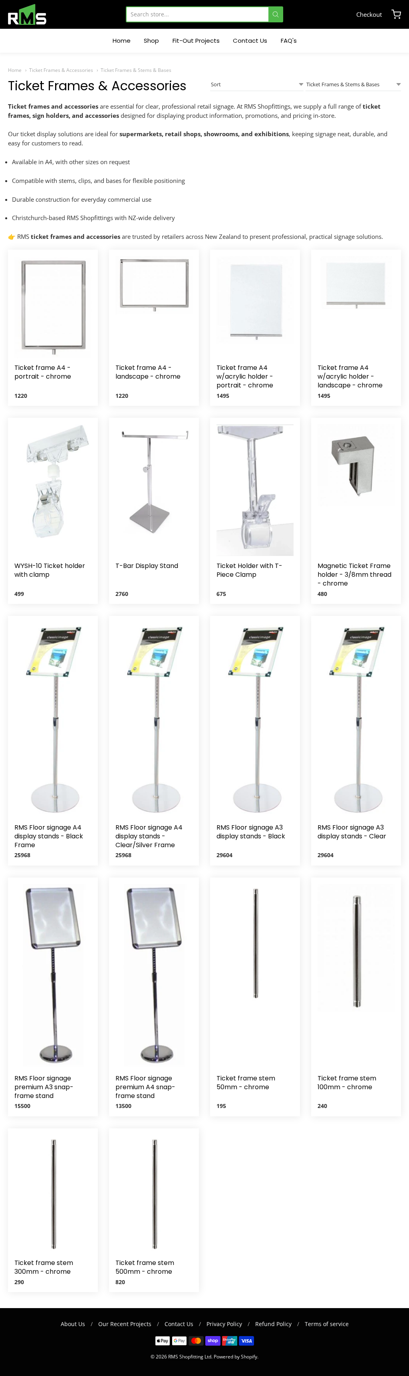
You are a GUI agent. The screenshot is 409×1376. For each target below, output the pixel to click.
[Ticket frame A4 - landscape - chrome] (154, 285)
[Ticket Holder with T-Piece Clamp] (255, 490)
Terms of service (327, 1324)
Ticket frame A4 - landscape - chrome (148, 372)
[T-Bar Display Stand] (154, 481)
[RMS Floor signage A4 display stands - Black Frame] (52, 720)
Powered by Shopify (235, 1356)
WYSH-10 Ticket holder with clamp (49, 570)
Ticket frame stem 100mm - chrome (347, 1083)
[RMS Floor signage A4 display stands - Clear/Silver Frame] (154, 720)
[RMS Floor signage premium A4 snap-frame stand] (154, 976)
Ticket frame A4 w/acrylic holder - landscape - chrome (350, 376)
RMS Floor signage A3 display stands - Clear (352, 832)
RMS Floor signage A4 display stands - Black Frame (48, 836)
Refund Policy (273, 1324)
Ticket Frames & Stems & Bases (136, 70)
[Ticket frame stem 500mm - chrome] (154, 1194)
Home (15, 70)
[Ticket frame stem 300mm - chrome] (52, 1194)
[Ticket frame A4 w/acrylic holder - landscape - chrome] (356, 284)
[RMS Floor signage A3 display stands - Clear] (356, 720)
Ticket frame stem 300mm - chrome (43, 1267)
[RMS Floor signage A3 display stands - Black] (255, 720)
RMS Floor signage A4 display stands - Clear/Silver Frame (149, 836)
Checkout (369, 14)
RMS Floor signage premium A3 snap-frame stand (43, 1087)
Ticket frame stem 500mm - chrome (144, 1267)
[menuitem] (121, 41)
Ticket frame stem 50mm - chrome (245, 1083)
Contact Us (179, 1324)
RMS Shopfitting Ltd (189, 1356)
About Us (73, 1324)
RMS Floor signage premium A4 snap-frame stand (145, 1087)
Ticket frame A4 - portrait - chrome (42, 372)
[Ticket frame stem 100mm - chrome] (356, 951)
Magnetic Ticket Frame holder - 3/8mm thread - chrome (354, 574)
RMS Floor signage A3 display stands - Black (250, 832)
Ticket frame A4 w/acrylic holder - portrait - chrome (244, 376)
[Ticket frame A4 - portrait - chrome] (52, 307)
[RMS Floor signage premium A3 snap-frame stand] (52, 976)
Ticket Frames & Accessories (61, 70)
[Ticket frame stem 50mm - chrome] (255, 943)
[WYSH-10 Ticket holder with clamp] (52, 482)
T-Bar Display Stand (146, 565)
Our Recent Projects (124, 1324)
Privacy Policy (224, 1324)
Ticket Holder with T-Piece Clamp (249, 570)
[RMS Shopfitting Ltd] (27, 14)
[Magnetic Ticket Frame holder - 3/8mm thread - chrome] (356, 465)
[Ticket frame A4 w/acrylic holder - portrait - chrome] (255, 302)
